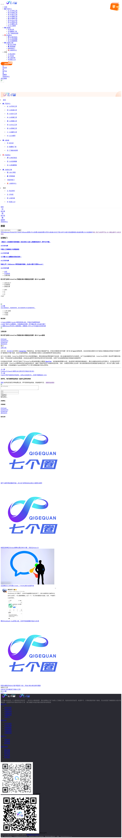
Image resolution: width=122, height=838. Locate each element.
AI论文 (55, 232)
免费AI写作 (45, 232)
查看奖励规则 (50, 382)
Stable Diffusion (22, 232)
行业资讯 (7, 273)
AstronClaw (4, 340)
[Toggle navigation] (1, 4)
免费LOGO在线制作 (86, 232)
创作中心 (7, 76)
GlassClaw (4, 342)
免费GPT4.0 (30, 232)
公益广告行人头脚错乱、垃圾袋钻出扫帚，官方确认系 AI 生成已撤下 (23, 324)
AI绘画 (51, 232)
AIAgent (3, 339)
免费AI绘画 (38, 232)
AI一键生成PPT (111, 232)
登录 (2, 207)
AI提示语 (67, 232)
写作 (2, 232)
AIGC (16, 232)
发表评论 (3, 395)
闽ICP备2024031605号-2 (33, 834)
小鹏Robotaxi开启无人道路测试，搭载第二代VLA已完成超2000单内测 (23, 326)
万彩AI (60, 232)
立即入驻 (3, 347)
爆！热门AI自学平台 (99, 232)
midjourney (7, 232)
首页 (5, 271)
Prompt (12, 232)
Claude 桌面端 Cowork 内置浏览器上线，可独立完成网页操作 (20, 322)
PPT (63, 232)
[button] (6, 104)
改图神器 (73, 232)
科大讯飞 (4, 344)
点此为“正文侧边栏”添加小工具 (11, 689)
